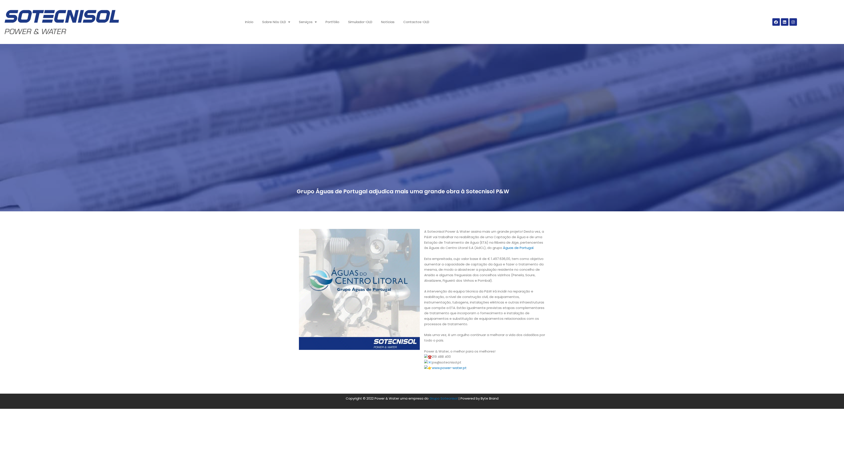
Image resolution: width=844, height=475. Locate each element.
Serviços (306, 22)
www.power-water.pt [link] (449, 367)
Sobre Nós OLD (274, 22)
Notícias (388, 22)
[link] (518, 247)
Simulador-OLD (360, 22)
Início (249, 22)
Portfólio (332, 22)
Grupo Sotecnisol (443, 398)
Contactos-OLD (416, 22)
